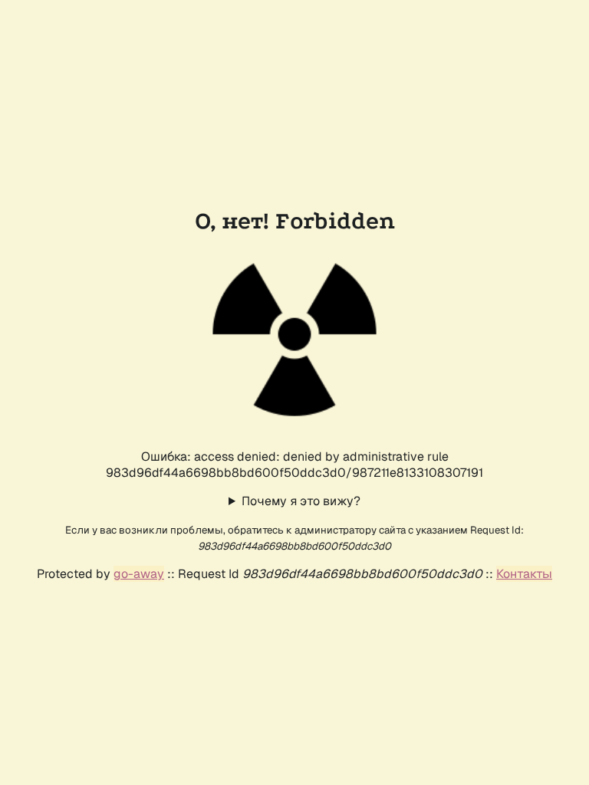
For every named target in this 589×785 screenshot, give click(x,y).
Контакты (524, 574)
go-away (139, 574)
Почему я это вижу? (301, 501)
